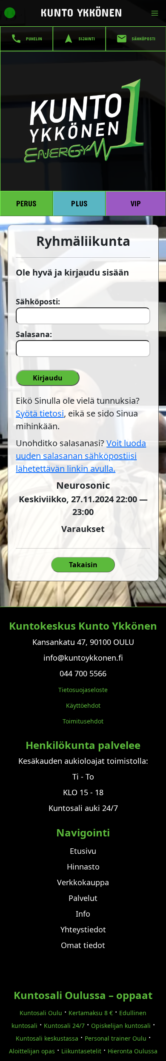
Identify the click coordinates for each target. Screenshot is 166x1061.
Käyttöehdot (83, 705)
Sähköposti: (37, 301)
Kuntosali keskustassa (47, 1038)
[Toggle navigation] (156, 13)
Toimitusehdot (83, 721)
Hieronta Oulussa (132, 1051)
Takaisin (83, 564)
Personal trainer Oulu (115, 1038)
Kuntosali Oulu (41, 1013)
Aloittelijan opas (32, 1051)
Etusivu (83, 851)
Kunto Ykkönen (81, 12)
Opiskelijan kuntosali (121, 1026)
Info (83, 914)
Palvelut (83, 898)
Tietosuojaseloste (83, 690)
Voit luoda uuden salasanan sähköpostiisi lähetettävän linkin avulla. (81, 455)
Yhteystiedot (83, 929)
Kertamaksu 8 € (91, 1013)
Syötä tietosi (40, 413)
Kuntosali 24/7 (64, 1026)
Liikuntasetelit (81, 1051)
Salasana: (34, 334)
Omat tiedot (83, 945)
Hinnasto (83, 866)
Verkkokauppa (83, 882)
